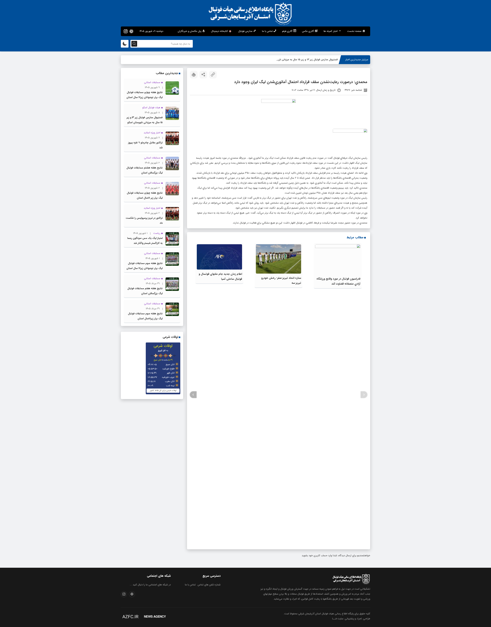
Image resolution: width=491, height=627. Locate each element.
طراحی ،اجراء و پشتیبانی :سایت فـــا (351, 619)
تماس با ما (190, 585)
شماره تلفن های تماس (209, 585)
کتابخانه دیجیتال (219, 31)
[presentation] (364, 394)
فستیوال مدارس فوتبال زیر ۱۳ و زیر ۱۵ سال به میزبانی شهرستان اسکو (302, 60)
